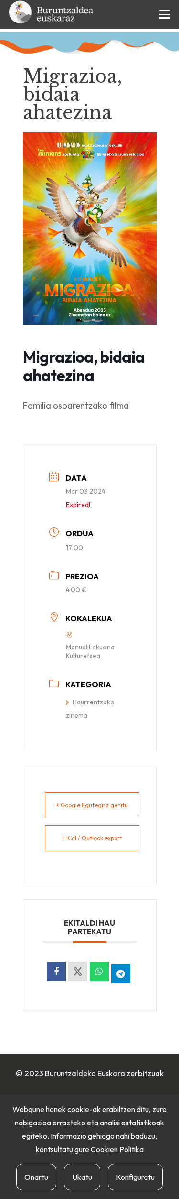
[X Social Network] (77, 971)
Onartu (36, 1177)
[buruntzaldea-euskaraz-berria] (52, 14)
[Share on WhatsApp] (99, 971)
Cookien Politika (117, 1149)
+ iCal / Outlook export (92, 838)
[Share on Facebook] (56, 971)
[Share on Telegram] (120, 973)
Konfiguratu (135, 1177)
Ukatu (82, 1177)
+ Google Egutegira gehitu (92, 805)
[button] (165, 14)
